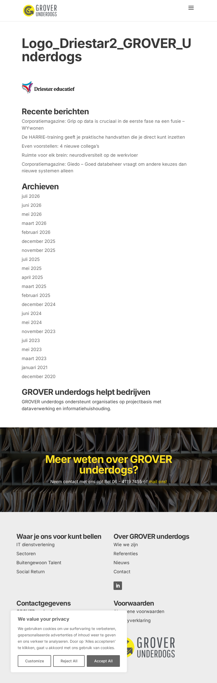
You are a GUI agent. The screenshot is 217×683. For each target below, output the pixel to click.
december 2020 (39, 376)
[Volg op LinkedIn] (118, 585)
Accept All (103, 661)
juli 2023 (31, 340)
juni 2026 (32, 205)
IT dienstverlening (35, 544)
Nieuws (121, 562)
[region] (69, 641)
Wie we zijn (126, 544)
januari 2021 (34, 367)
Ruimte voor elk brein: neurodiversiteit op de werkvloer (80, 155)
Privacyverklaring (132, 620)
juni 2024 (32, 313)
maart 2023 (34, 358)
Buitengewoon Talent (38, 562)
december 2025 (38, 241)
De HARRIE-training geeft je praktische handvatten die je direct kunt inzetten (103, 137)
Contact (122, 571)
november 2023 (39, 331)
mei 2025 (32, 268)
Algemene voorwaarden (139, 611)
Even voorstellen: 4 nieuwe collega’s (60, 146)
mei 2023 (32, 349)
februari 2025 (36, 295)
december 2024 (39, 304)
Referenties (126, 553)
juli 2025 (31, 259)
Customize (34, 661)
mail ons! (158, 481)
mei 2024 (32, 322)
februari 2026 (36, 232)
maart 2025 (34, 286)
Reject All (69, 661)
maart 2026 (34, 223)
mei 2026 (32, 214)
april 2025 (32, 277)
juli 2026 (31, 196)
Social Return (30, 571)
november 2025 (38, 250)
